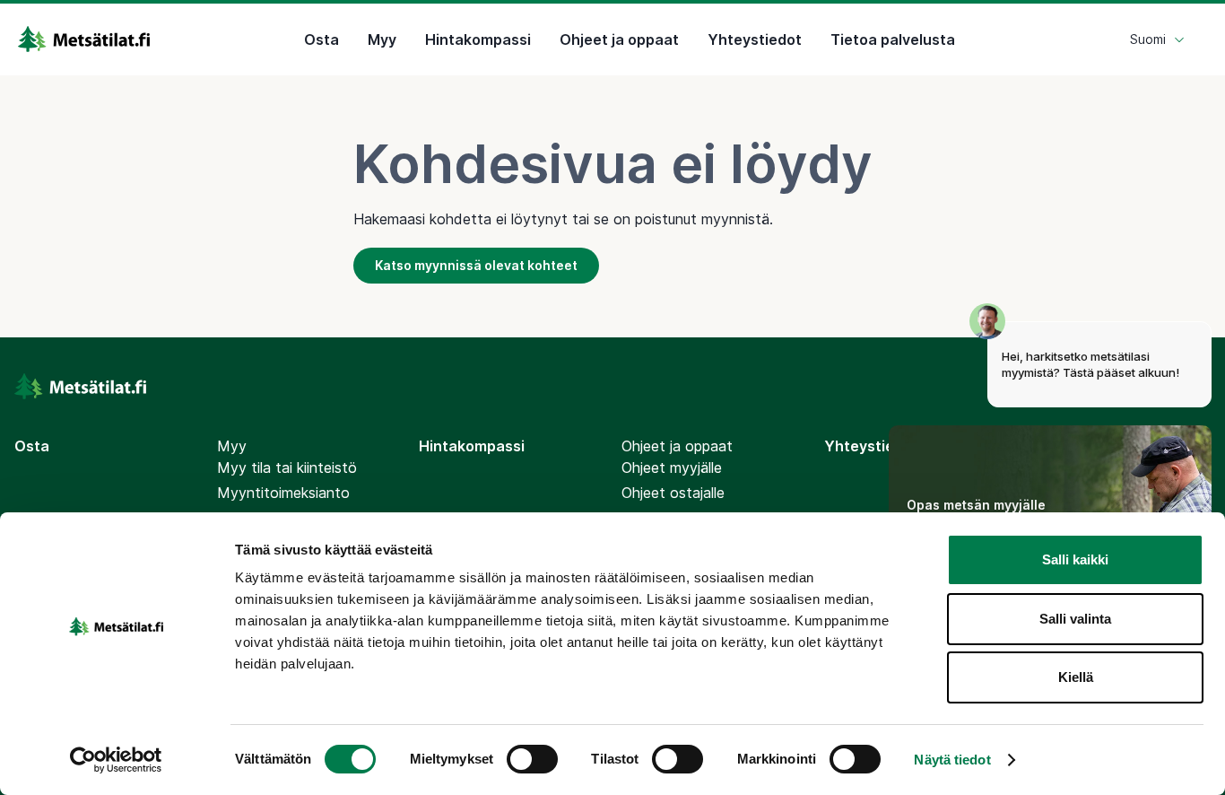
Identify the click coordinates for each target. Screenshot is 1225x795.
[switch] (532, 759)
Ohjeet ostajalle (673, 493)
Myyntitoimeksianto (283, 493)
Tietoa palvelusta (892, 39)
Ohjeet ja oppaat (619, 39)
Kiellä (1075, 677)
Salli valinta (1075, 618)
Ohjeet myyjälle (671, 467)
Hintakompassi (478, 39)
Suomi (1148, 39)
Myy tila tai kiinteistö (287, 467)
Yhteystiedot (755, 39)
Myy (382, 39)
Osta (321, 39)
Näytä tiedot (952, 759)
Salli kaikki (1075, 559)
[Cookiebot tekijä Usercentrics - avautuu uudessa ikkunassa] (116, 760)
